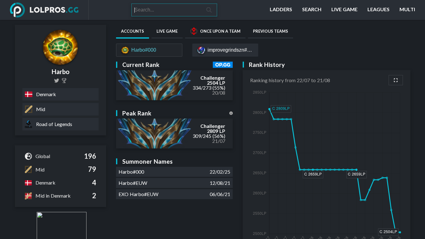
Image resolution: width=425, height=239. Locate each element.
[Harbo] (64, 80)
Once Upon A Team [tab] (220, 31)
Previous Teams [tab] (270, 31)
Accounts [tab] (132, 31)
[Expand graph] (396, 80)
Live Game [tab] (167, 31)
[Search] (209, 10)
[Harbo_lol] (56, 80)
